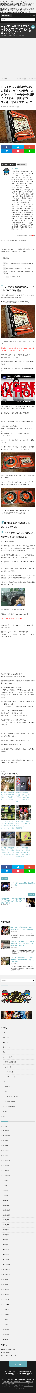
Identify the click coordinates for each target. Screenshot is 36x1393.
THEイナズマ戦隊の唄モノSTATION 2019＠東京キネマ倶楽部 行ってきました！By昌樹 (8, 796)
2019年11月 (6, 1269)
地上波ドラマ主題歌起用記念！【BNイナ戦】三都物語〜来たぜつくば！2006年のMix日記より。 (8, 852)
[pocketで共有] (18, 151)
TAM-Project (6, 1352)
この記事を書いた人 (9, 164)
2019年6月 (6, 1294)
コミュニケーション (12, 1077)
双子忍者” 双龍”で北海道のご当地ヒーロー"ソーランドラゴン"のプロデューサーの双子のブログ (16, 29)
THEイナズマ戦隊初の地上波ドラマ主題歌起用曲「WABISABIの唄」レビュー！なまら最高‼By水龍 (23, 852)
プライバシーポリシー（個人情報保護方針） (18, 1372)
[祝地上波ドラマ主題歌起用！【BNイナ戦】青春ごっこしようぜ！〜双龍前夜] (5, 930)
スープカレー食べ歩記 (13, 1096)
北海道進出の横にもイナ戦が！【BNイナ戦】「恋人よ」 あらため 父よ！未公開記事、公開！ (23, 797)
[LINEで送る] (29, 151)
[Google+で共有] (29, 147)
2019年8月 (6, 1284)
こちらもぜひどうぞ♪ (13, 277)
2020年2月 (6, 1255)
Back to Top (18, 1364)
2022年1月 (6, 1170)
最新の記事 (22, 164)
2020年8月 (6, 1225)
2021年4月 (6, 1185)
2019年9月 (6, 1279)
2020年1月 (6, 1259)
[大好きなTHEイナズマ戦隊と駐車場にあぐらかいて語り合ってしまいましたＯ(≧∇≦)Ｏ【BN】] (30, 902)
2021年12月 (6, 1175)
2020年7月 (6, 1230)
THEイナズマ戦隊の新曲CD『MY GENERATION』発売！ (18, 264)
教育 (4, 1032)
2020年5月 (6, 1240)
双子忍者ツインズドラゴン (9, 1356)
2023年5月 (6, 1150)
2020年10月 (6, 1215)
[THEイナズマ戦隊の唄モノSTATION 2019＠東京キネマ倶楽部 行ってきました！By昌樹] (5, 961)
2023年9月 (6, 1140)
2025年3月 (6, 1130)
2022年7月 (6, 1165)
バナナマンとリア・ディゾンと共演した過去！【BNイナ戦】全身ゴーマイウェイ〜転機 (8, 825)
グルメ (7, 1091)
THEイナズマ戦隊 (14, 106)
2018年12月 (6, 1324)
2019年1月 (6, 1319)
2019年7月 (6, 1289)
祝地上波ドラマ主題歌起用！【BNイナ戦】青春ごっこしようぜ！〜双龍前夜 (23, 825)
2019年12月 (6, 1264)
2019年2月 (6, 1314)
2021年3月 (6, 1190)
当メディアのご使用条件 (24, 1374)
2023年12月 (6, 1135)
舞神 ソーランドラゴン (8, 1349)
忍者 (4, 1052)
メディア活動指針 (9, 1374)
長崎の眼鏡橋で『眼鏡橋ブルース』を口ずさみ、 (18, 268)
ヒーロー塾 (8, 1067)
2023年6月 (6, 1145)
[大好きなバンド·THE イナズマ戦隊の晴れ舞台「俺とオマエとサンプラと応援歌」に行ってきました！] (5, 944)
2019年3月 (6, 1309)
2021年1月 (6, 1200)
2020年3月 (6, 1249)
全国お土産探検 (11, 1101)
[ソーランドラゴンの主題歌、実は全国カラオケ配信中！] (5, 886)
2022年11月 (6, 1160)
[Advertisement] (18, 57)
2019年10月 (6, 1274)
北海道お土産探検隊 (10, 1062)
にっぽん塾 (10, 1072)
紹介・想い (6, 1037)
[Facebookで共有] (6, 147)
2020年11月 (6, 1210)
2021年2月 (6, 1195)
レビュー (5, 1082)
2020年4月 (6, 1245)
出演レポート (6, 1047)
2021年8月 (6, 1180)
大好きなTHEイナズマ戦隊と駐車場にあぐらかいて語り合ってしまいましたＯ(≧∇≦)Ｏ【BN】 (13, 901)
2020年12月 (6, 1205)
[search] (33, 19)
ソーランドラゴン (8, 1057)
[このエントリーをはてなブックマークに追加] (6, 151)
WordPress (21, 1388)
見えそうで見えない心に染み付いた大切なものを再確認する (18, 272)
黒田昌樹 (15, 168)
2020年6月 (6, 1235)
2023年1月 (6, 1155)
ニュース (5, 1042)
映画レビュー (8, 1087)
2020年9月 (6, 1220)
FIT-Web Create (28, 1386)
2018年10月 (6, 1334)
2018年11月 (6, 1329)
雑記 (4, 1116)
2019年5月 (6, 1299)
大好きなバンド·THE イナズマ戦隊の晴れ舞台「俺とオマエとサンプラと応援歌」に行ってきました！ (22, 943)
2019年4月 (6, 1304)
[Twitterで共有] (18, 147)
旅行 (6, 1111)
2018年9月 (6, 1339)
